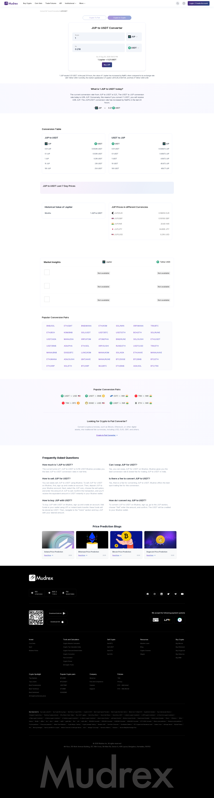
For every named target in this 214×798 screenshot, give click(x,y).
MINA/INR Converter (132, 721)
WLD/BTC (103, 366)
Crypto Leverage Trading (89, 724)
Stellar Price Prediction (60, 724)
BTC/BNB (137, 359)
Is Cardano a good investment (70, 718)
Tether (180, 718)
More (81, 3)
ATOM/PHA (104, 339)
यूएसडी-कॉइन (68, 721)
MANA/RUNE (104, 359)
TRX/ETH (155, 346)
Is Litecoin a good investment (87, 718)
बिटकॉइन (37, 721)
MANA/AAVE (156, 352)
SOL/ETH (68, 366)
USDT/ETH (121, 332)
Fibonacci (115, 727)
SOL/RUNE (155, 332)
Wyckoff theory (178, 724)
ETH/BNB (120, 366)
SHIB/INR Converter (119, 721)
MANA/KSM (104, 352)
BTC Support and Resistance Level (143, 724)
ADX (84, 727)
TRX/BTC (154, 326)
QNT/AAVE (86, 359)
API (60, 3)
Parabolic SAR (101, 724)
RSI (30, 727)
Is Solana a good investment (52, 718)
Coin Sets (38, 3)
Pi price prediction (33, 724)
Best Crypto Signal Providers (101, 712)
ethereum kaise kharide (129, 718)
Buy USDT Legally (81, 715)
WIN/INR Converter (94, 721)
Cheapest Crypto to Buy (35, 715)
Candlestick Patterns (126, 724)
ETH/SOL (85, 346)
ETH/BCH (50, 332)
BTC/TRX (154, 366)
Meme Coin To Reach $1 (135, 712)
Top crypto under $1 (45, 712)
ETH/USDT (155, 339)
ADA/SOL (137, 366)
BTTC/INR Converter (146, 721)
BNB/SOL (50, 326)
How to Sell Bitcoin (105, 715)
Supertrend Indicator (149, 712)
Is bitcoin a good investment (131, 715)
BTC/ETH (155, 359)
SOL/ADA (120, 352)
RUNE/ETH (121, 346)
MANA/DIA (69, 339)
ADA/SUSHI (69, 359)
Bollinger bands (168, 724)
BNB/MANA (86, 326)
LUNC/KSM (86, 352)
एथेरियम (42, 721)
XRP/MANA (138, 326)
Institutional (69, 3)
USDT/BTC (103, 332)
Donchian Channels (112, 724)
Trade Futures (50, 3)
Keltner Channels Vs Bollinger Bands (71, 727)
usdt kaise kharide (116, 718)
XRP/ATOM (86, 339)
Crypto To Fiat (94, 18)
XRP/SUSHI (104, 346)
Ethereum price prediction (175, 721)
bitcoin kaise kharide (103, 718)
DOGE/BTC (68, 352)
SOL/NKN (120, 326)
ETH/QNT (68, 326)
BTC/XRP (85, 366)
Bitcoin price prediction (160, 721)
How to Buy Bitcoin (93, 715)
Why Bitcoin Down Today (67, 715)
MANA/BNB (51, 352)
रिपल (74, 721)
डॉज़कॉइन (56, 721)
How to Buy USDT (117, 715)
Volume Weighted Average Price (128, 727)
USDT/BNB (51, 346)
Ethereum (174, 718)
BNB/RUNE (121, 339)
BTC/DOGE (120, 359)
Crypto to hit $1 (88, 712)
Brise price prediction (46, 724)
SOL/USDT (86, 332)
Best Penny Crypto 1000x (74, 712)
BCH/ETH (137, 332)
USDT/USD (138, 346)
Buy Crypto (27, 3)
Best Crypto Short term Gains (119, 712)
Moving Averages (37, 727)
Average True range (93, 727)
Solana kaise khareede (157, 718)
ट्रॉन (78, 721)
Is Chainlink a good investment (165, 715)
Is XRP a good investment (148, 715)
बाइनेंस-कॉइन (84, 721)
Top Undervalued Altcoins (164, 712)
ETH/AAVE (138, 352)
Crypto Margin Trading (74, 724)
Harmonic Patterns (105, 727)
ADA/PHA (68, 346)
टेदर (47, 721)
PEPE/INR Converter (107, 721)
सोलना (51, 721)
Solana (31, 721)
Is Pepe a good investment (36, 718)
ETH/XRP (50, 366)
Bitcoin (167, 718)
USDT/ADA (51, 339)
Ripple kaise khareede (143, 718)
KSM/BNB (68, 332)
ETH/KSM (103, 326)
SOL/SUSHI (138, 339)
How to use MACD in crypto (51, 727)
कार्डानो (62, 721)
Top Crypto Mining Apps (59, 712)
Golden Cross (158, 724)
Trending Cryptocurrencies (51, 715)
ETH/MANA (51, 359)
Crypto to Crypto (119, 18)
